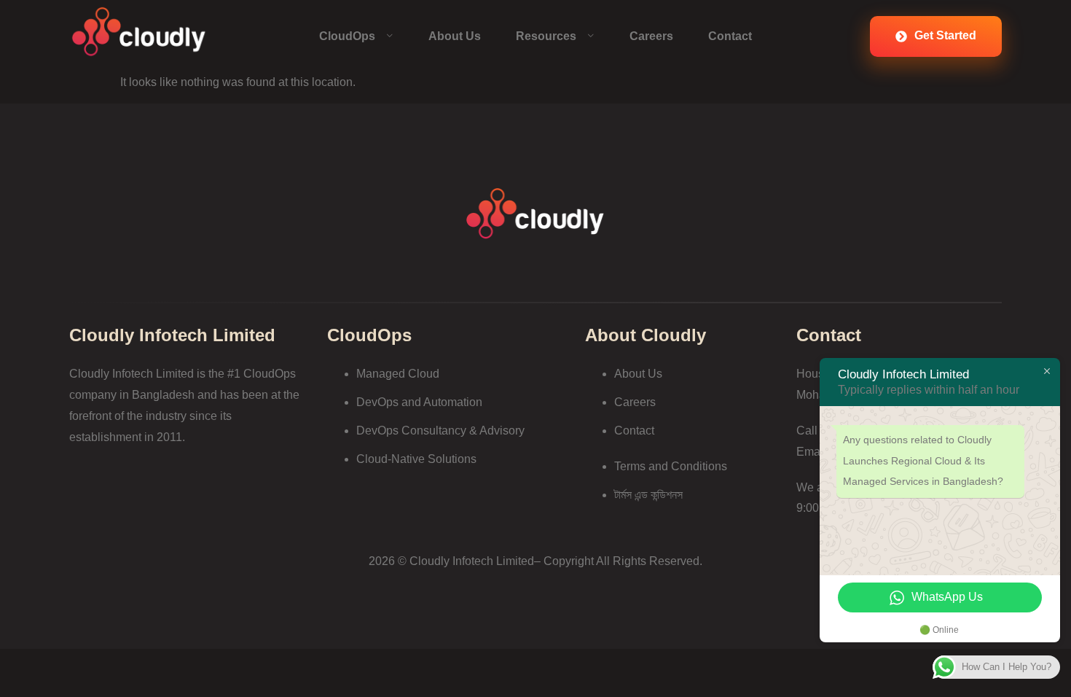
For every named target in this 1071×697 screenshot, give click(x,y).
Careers (651, 36)
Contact (730, 36)
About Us (454, 36)
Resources (546, 36)
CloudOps (347, 36)
